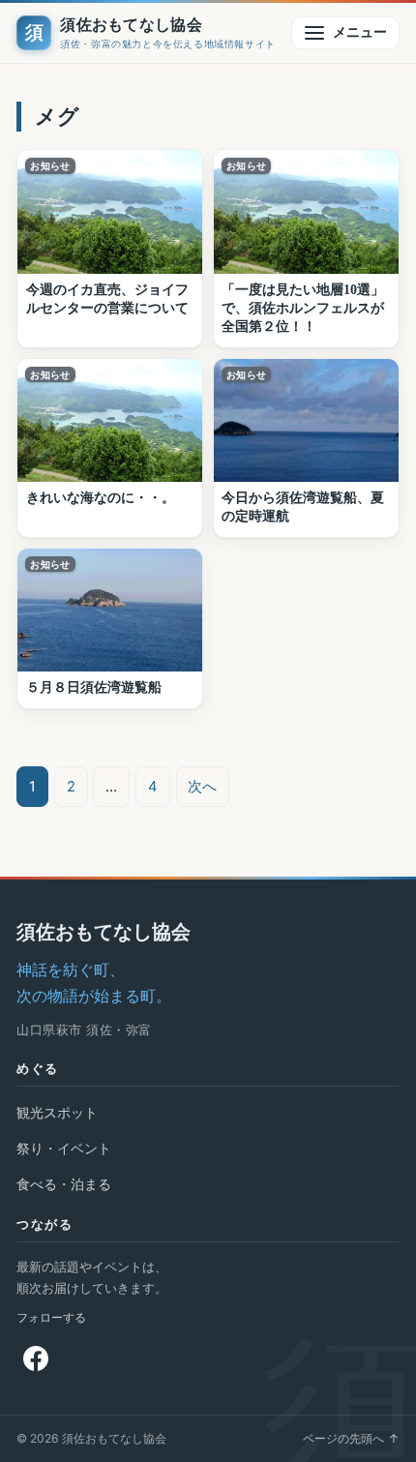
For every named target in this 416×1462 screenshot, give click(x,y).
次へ (202, 786)
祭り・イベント (63, 1148)
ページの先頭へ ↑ (351, 1438)
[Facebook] (35, 1358)
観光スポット (57, 1112)
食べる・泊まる (63, 1184)
